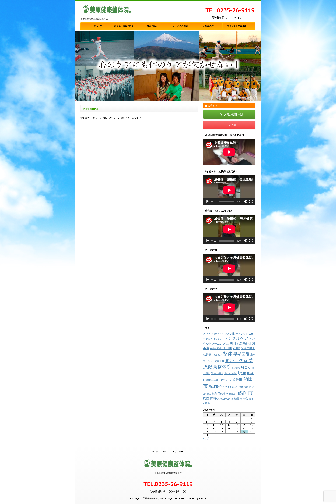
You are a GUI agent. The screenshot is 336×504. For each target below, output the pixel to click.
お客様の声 (208, 26)
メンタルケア (236, 338)
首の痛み (223, 393)
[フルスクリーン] (251, 201)
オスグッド (242, 333)
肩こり (246, 367)
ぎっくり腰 (210, 333)
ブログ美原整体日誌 (236, 26)
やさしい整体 (226, 333)
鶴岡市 (245, 392)
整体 (228, 353)
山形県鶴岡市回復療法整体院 (168, 473)
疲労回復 (219, 361)
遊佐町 (237, 379)
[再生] (207, 201)
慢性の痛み (248, 348)
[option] (168, 66)
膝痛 (250, 373)
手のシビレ (217, 354)
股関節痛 (236, 368)
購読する (212, 105)
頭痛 (214, 393)
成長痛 (207, 354)
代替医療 (242, 343)
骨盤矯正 (233, 394)
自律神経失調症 (211, 379)
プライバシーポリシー (172, 451)
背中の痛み (217, 373)
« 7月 (206, 438)
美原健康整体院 (228, 363)
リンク (155, 451)
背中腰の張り (230, 373)
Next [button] (257, 66)
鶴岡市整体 (211, 398)
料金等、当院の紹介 (123, 26)
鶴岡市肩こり (226, 398)
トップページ (95, 26)
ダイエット (218, 339)
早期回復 (241, 353)
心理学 (236, 348)
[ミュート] (245, 201)
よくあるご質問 (180, 26)
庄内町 (227, 348)
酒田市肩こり (231, 386)
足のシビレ (226, 380)
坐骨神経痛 (216, 348)
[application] (229, 190)
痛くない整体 (236, 360)
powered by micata (195, 498)
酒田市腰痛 (245, 386)
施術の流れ (152, 26)
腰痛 (242, 372)
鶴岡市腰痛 (241, 398)
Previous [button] (78, 66)
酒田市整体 (217, 386)
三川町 (231, 343)
